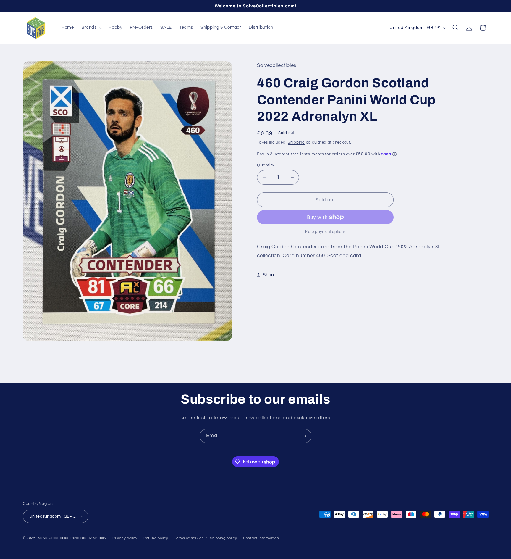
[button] (91, 27)
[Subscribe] (304, 436)
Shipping (296, 142)
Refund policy (155, 538)
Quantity (265, 165)
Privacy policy (124, 538)
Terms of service (189, 538)
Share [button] (269, 275)
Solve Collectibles (53, 537)
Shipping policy (223, 538)
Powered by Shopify (88, 537)
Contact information (261, 538)
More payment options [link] (325, 232)
